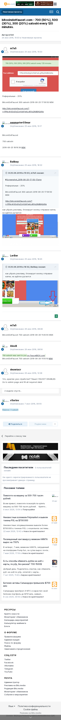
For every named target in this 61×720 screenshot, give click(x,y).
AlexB (13, 345)
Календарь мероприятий (16, 620)
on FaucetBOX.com (36, 355)
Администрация (11, 640)
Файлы (7, 646)
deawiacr (15, 369)
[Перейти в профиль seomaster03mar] (5, 124)
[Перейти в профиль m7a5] (5, 50)
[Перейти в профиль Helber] (54, 496)
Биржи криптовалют (31, 575)
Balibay (14, 161)
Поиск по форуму (12, 643)
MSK (23, 147)
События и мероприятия (16, 694)
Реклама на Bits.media (14, 685)
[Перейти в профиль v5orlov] (5, 402)
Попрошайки (29, 509)
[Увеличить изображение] (6, 179)
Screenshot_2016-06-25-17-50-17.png (24, 179)
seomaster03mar (20, 122)
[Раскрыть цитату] (6, 173)
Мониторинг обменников (16, 617)
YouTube (8, 672)
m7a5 (11, 35)
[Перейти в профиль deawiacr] (5, 371)
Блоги (7, 626)
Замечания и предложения (17, 649)
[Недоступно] (30, 73)
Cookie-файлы (30, 709)
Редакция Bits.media (13, 688)
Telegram (8, 669)
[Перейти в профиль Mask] (54, 562)
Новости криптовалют (34, 531)
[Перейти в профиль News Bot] (54, 518)
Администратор (11, 682)
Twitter (7, 659)
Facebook (8, 662)
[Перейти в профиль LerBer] (5, 257)
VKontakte (9, 665)
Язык (11, 706)
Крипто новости (11, 614)
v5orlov (14, 400)
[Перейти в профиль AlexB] (5, 348)
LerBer (14, 255)
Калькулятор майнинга (15, 623)
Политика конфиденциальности (34, 706)
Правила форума (12, 636)
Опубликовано (26, 52)
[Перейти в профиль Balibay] (5, 163)
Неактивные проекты (32, 37)
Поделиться (16, 424)
